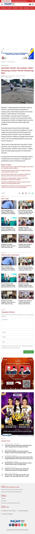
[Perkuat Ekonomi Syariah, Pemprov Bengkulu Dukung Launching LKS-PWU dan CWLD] (26, 204)
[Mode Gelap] (30, 4)
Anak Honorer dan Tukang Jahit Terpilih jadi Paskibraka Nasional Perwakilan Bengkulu (17, 469)
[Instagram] (19, 525)
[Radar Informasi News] (9, 4)
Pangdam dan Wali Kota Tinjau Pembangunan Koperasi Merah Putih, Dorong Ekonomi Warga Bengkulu (16, 186)
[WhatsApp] (22, 525)
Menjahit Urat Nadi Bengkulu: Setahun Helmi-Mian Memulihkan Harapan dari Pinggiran (14, 178)
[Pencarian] (33, 4)
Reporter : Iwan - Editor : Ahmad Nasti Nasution (15, 76)
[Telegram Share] (29, 193)
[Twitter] (13, 525)
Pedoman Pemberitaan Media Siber (10, 503)
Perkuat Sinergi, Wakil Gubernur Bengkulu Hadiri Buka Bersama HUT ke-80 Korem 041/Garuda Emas (15, 175)
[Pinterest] (16, 525)
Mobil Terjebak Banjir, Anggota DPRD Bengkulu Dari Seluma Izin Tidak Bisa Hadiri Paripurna (17, 167)
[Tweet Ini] (23, 193)
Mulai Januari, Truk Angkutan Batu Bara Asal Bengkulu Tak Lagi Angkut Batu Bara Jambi (17, 475)
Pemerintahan (5, 65)
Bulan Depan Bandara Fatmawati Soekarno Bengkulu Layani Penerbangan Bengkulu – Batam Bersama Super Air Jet (18, 451)
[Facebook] (10, 525)
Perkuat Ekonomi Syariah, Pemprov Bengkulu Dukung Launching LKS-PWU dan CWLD (15, 171)
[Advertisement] (17, 28)
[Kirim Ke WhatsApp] (32, 193)
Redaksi (3, 498)
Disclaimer (4, 500)
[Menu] (2, 4)
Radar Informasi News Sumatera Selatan (12, 489)
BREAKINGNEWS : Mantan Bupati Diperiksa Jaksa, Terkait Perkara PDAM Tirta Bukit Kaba (18, 463)
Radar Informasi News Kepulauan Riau (11, 492)
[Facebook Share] (19, 193)
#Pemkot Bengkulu (8, 514)
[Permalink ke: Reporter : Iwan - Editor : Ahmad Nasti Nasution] (2, 76)
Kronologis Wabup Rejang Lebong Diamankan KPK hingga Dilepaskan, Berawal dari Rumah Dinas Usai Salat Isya (19, 457)
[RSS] (25, 525)
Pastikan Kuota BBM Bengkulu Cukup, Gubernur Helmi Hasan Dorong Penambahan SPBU (15, 182)
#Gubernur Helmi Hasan (9, 510)
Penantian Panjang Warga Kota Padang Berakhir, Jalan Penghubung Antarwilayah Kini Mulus (18, 446)
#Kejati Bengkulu (23, 510)
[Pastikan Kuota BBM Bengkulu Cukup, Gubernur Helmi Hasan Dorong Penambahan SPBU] (9, 238)
